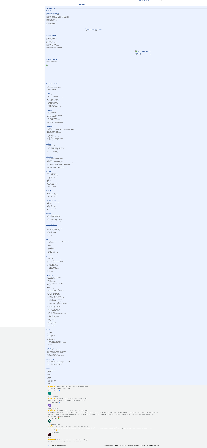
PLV (47, 239)
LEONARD (82, 5)
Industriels (49, 190)
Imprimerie (49, 171)
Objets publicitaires (51, 225)
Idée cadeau (49, 157)
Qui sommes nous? (51, 8)
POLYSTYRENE (50, 348)
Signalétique (49, 275)
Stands (48, 329)
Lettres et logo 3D (51, 200)
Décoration (49, 110)
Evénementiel (49, 126)
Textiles (48, 368)
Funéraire (48, 144)
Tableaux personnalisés (52, 13)
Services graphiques (51, 359)
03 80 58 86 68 (157, 1)
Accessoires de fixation (52, 84)
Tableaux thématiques (52, 35)
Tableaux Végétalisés (51, 59)
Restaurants (49, 257)
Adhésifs (48, 10)
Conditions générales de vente (58, 445)
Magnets (48, 213)
